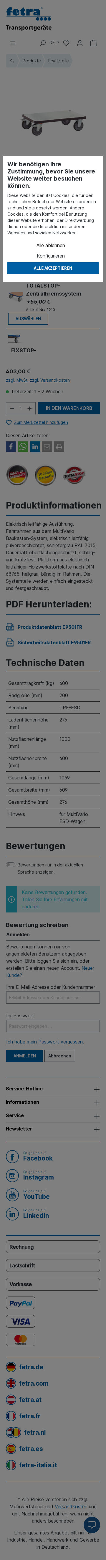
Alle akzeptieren (53, 268)
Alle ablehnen (51, 245)
